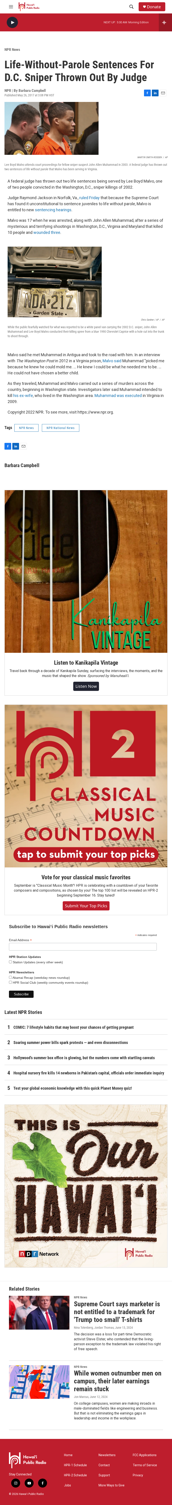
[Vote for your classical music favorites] (86, 786)
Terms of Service (145, 1465)
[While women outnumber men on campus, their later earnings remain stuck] (39, 1382)
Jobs (67, 1485)
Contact (104, 1465)
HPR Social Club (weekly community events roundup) (50, 982)
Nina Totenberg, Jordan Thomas (94, 1327)
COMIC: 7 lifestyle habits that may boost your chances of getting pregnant (73, 1027)
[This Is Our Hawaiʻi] (86, 1186)
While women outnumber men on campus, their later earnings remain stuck (117, 1381)
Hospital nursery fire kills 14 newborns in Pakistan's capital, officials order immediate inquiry (88, 1073)
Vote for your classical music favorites (85, 877)
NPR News (12, 49)
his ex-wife (23, 395)
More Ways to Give (112, 1485)
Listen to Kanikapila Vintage (86, 662)
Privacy (138, 1475)
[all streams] (165, 22)
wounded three (46, 232)
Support (104, 1475)
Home (68, 1455)
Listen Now (86, 686)
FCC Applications (145, 1455)
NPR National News (61, 428)
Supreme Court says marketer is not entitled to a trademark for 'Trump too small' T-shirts (117, 1312)
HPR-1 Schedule (75, 1465)
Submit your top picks (86, 905)
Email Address (20, 940)
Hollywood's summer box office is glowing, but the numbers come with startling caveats (84, 1057)
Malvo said (112, 360)
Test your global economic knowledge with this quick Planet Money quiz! (72, 1088)
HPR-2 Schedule (75, 1475)
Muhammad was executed (118, 395)
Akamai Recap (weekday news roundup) (41, 977)
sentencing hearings (53, 209)
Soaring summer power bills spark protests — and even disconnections (70, 1042)
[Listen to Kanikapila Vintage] (86, 571)
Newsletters (107, 1455)
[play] (12, 22)
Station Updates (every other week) (37, 962)
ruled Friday (89, 197)
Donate (154, 6)
